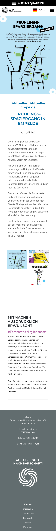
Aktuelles (20, 103)
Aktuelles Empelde (33, 105)
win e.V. (28, 417)
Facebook (28, 527)
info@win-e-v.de (31, 443)
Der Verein (28, 518)
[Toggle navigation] (52, 10)
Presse (28, 522)
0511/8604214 (32, 438)
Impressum (28, 508)
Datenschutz (28, 513)
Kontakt (28, 504)
